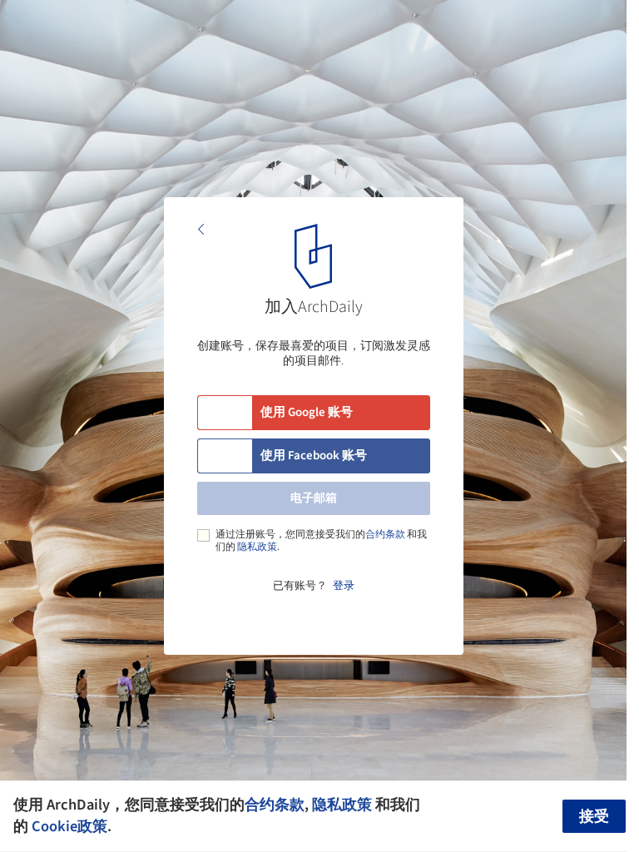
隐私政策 (257, 547)
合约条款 (385, 535)
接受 (594, 816)
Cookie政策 (69, 826)
